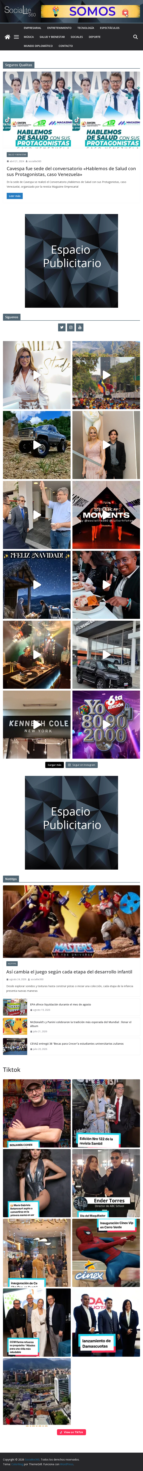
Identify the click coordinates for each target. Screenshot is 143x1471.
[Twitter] (62, 327)
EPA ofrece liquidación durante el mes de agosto (60, 1004)
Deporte (95, 37)
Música (29, 37)
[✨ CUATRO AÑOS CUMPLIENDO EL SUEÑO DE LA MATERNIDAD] (106, 445)
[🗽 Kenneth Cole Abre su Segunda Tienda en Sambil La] (37, 725)
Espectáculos (110, 28)
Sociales (77, 37)
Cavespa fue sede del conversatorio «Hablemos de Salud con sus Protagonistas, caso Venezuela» (71, 171)
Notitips (12, 963)
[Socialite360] (7, 36)
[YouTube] (79, 327)
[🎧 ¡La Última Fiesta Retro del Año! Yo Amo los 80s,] (106, 725)
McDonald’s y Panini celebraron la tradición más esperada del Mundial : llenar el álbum (80, 1024)
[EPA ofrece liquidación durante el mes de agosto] (15, 1007)
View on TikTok (73, 1432)
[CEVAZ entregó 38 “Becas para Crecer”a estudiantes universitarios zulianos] (15, 1046)
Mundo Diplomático (38, 46)
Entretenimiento (59, 28)
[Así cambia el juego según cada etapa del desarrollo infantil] (71, 921)
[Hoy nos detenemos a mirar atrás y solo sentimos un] (106, 515)
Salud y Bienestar (52, 37)
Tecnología (85, 28)
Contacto (66, 46)
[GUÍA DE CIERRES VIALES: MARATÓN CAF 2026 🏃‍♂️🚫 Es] (106, 375)
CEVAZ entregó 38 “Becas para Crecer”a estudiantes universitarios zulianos (77, 1043)
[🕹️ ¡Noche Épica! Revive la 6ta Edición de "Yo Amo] (37, 655)
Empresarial (32, 28)
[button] (37, 1113)
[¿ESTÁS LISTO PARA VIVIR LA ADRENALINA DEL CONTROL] (37, 445)
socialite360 (34, 161)
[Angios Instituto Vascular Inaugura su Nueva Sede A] (37, 515)
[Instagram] (70, 327)
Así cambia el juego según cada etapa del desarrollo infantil (69, 972)
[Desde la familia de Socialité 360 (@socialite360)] (37, 585)
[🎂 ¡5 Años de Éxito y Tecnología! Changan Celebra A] (106, 655)
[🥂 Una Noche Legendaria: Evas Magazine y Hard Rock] (106, 585)
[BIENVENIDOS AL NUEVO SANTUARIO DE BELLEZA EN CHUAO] (37, 375)
